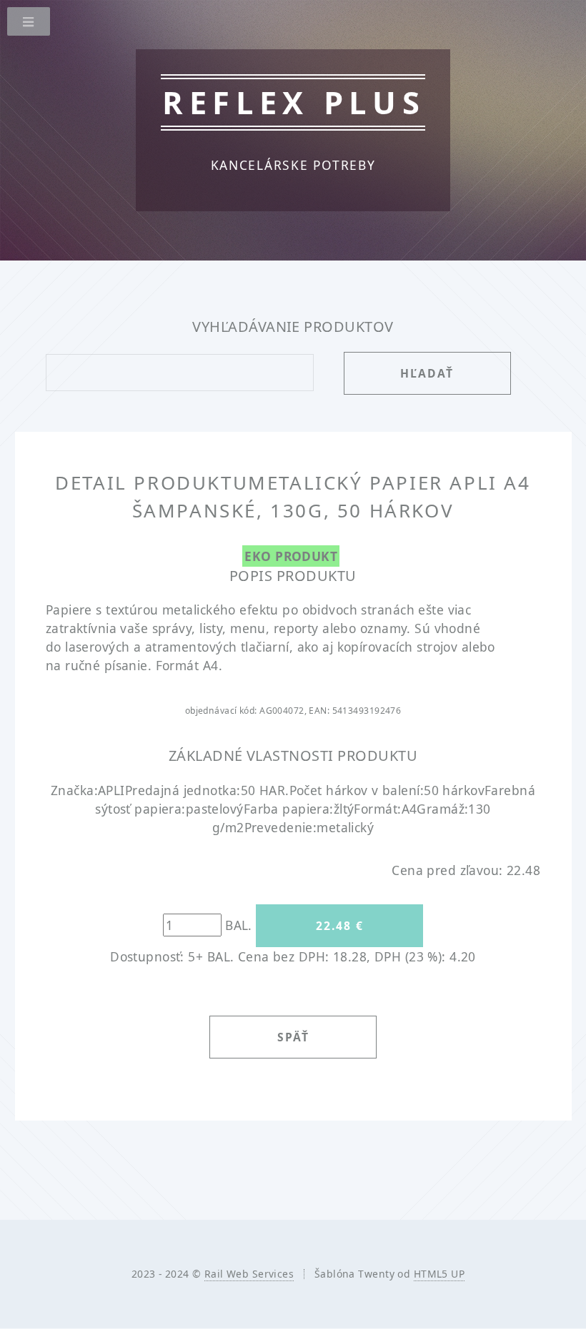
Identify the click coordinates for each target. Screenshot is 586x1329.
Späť (293, 1037)
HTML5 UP (439, 1273)
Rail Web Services (249, 1273)
